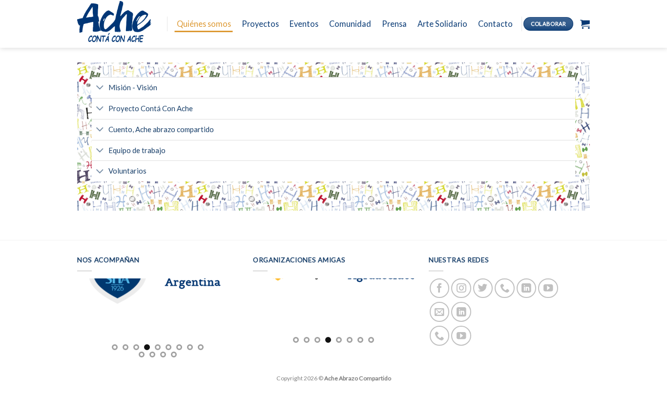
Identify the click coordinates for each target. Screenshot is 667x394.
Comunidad (350, 23)
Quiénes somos (204, 23)
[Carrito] (585, 24)
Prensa (394, 23)
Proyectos (260, 23)
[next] (238, 319)
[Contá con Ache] (114, 24)
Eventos (304, 23)
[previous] (77, 319)
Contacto (495, 23)
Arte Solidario (442, 23)
